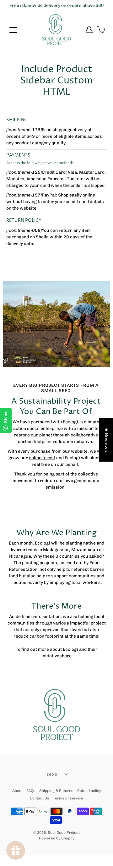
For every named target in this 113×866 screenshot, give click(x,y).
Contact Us (39, 798)
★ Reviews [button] (106, 440)
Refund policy (89, 791)
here (67, 656)
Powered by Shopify (56, 838)
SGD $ (51, 774)
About (17, 791)
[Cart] (102, 30)
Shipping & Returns (56, 791)
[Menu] (13, 30)
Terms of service (68, 798)
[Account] (89, 30)
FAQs (30, 791)
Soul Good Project (64, 832)
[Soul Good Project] (56, 29)
